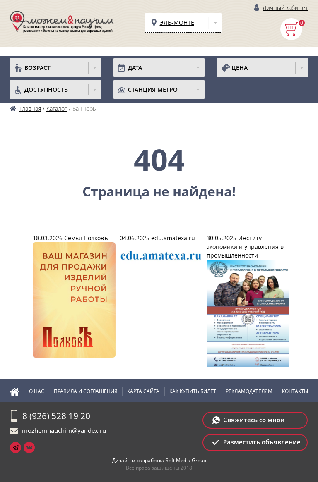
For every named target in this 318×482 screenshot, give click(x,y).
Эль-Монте (177, 22)
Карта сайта (143, 391)
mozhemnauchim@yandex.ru (64, 430)
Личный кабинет (285, 7)
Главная (17, 391)
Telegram (15, 447)
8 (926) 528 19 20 (56, 416)
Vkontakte (29, 447)
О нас (36, 391)
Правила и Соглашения (86, 391)
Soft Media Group (186, 460)
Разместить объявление (262, 442)
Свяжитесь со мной (253, 419)
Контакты (295, 391)
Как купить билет (192, 391)
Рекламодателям (249, 391)
